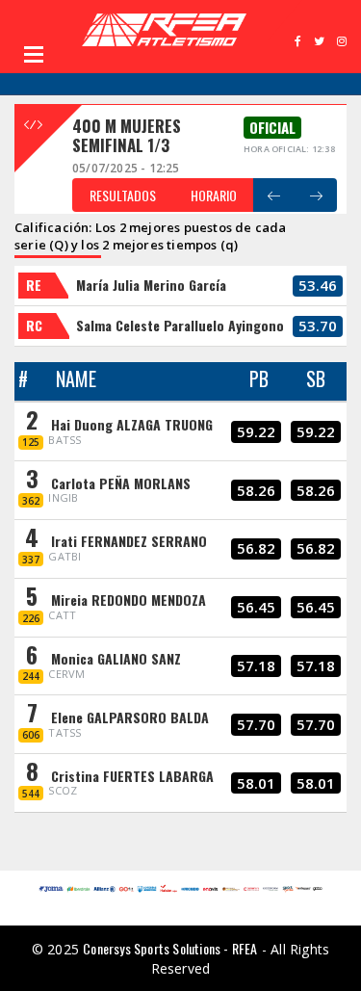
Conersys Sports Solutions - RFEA (170, 948)
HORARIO (214, 195)
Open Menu (33, 54)
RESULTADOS (123, 195)
